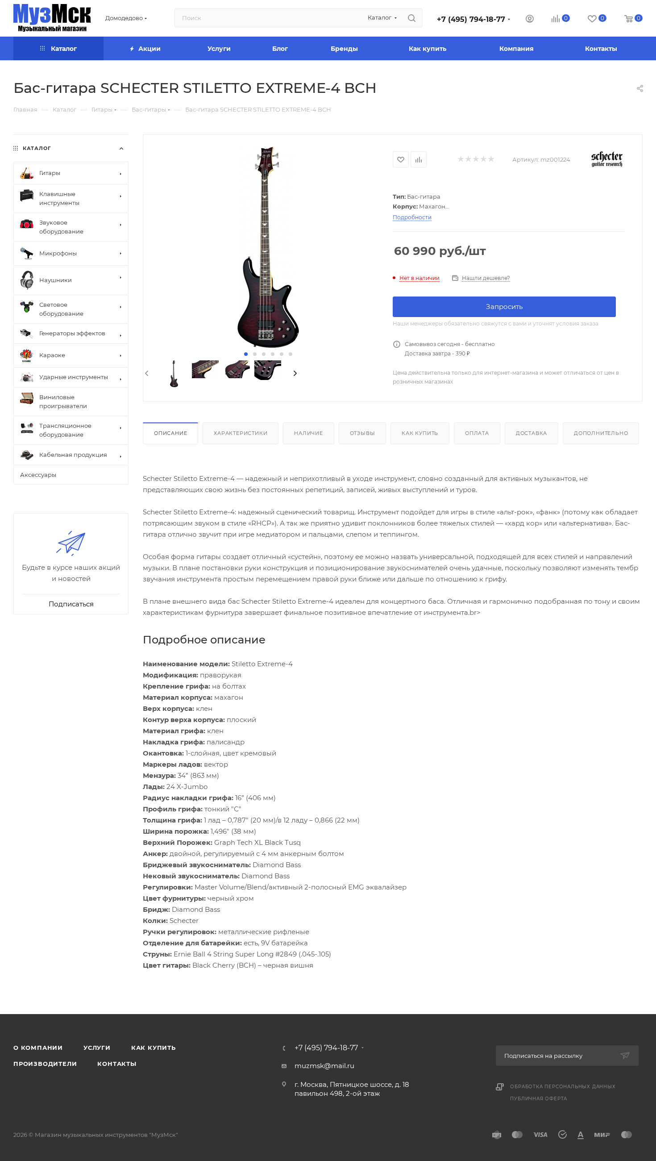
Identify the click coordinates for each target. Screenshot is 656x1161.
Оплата (477, 433)
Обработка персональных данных (562, 1087)
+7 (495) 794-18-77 (471, 19)
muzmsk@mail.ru (324, 1065)
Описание (170, 433)
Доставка (531, 433)
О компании (38, 1047)
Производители (45, 1063)
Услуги (97, 1047)
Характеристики (240, 433)
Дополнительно (601, 433)
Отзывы (362, 433)
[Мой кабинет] (530, 19)
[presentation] (146, 374)
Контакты (116, 1063)
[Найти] (412, 17)
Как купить (420, 433)
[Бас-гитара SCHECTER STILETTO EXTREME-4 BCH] (268, 247)
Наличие (308, 433)
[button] (245, 354)
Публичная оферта (538, 1099)
